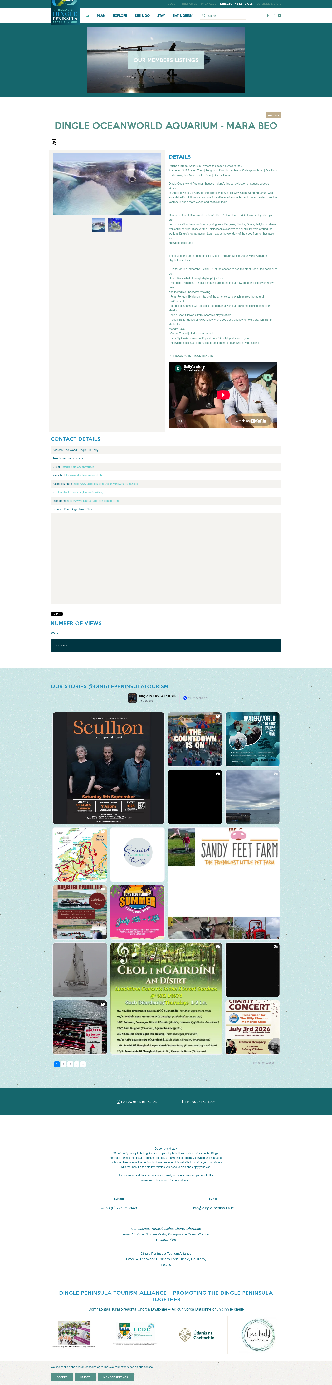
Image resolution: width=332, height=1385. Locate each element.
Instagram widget (263, 1062)
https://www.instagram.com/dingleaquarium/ (93, 500)
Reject (85, 1377)
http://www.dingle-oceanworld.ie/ (83, 475)
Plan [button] (101, 15)
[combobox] (223, 16)
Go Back (273, 115)
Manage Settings (115, 1377)
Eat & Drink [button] (182, 15)
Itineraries (188, 4)
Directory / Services (236, 4)
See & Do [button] (142, 15)
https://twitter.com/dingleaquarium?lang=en (82, 492)
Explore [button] (120, 15)
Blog (172, 4)
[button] (74, 1335)
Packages (208, 4)
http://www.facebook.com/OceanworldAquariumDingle (106, 484)
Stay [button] (161, 15)
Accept (61, 1377)
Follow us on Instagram (139, 1102)
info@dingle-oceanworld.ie (78, 467)
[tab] (98, 225)
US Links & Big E (269, 4)
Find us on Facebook (200, 1102)
